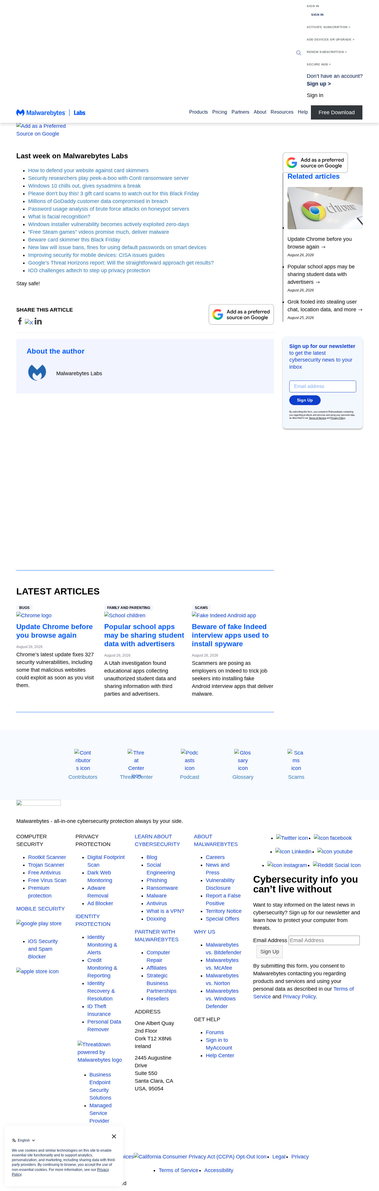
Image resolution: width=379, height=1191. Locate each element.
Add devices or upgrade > (330, 39)
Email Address (270, 940)
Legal (278, 1157)
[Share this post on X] (30, 323)
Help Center (220, 1055)
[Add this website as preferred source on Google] (189, 130)
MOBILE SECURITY (40, 909)
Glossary (242, 777)
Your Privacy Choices (108, 1157)
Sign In (313, 6)
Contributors (82, 777)
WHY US (204, 932)
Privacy (300, 1157)
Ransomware (162, 888)
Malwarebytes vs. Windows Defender (222, 998)
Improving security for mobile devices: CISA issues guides (96, 255)
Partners (240, 112)
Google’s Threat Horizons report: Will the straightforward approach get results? (121, 263)
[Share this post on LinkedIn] (38, 323)
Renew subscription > (327, 52)
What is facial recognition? (59, 217)
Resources (282, 112)
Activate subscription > (329, 27)
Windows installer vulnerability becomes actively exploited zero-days (108, 224)
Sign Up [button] (305, 400)
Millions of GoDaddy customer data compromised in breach (98, 201)
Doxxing (156, 919)
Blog (152, 857)
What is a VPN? (165, 911)
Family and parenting (128, 608)
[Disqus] (145, 476)
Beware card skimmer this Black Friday (74, 240)
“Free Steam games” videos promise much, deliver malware (98, 232)
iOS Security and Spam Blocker (43, 949)
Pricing (219, 112)
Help (303, 112)
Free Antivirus (44, 873)
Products (198, 112)
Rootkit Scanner (47, 857)
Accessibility (218, 1170)
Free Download (337, 112)
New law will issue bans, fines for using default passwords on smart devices (117, 247)
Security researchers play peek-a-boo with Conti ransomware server (108, 178)
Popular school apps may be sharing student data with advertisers (144, 635)
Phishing (157, 880)
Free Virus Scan (47, 880)
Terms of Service (317, 418)
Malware (157, 896)
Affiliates (157, 968)
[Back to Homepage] (51, 115)
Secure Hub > (319, 64)
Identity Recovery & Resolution (101, 991)
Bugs (24, 608)
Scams (201, 608)
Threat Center (136, 777)
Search (298, 53)
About (260, 112)
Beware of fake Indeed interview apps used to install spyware (230, 635)
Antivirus (157, 903)
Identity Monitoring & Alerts (102, 944)
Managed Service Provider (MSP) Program (100, 1121)
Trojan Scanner (46, 865)
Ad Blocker (100, 903)
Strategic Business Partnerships (161, 983)
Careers (215, 857)
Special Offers (222, 919)
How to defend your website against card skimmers (88, 170)
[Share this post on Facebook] (20, 323)
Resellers (158, 999)
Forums (215, 1032)
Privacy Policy (338, 418)
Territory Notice (224, 911)
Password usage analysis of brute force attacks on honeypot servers (108, 209)
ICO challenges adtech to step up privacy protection (89, 270)
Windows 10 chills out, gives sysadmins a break (84, 186)
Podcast (189, 777)
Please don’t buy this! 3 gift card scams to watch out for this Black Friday (113, 193)
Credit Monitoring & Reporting (102, 968)
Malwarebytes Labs (79, 373)
